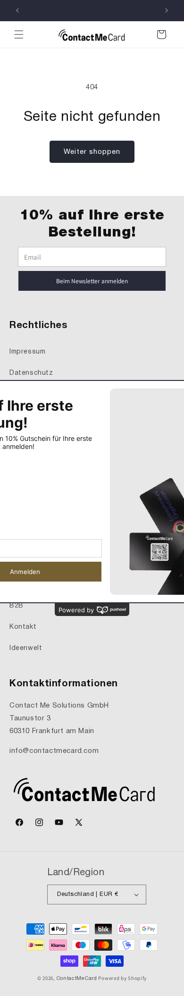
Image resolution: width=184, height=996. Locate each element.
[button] (18, 34)
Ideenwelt (25, 648)
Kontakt (22, 627)
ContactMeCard (77, 978)
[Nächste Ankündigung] (166, 10)
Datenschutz (31, 373)
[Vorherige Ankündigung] (17, 10)
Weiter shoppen (92, 152)
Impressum (27, 352)
